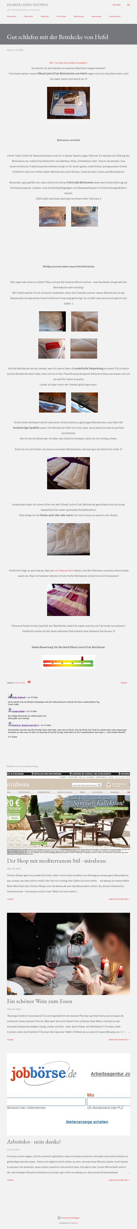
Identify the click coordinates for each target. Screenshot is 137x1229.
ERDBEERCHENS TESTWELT (27, 5)
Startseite (11, 16)
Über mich (28, 16)
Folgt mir (45, 16)
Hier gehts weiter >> (119, 899)
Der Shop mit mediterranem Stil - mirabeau (56, 860)
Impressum (96, 16)
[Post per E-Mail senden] (29, 683)
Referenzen (79, 16)
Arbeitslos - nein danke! (34, 1141)
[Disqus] (68, 726)
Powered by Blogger (70, 1218)
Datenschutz (115, 16)
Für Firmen (61, 16)
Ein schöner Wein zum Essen (39, 1001)
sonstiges (19, 683)
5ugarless (74, 1223)
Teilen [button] (123, 683)
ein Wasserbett (64, 570)
